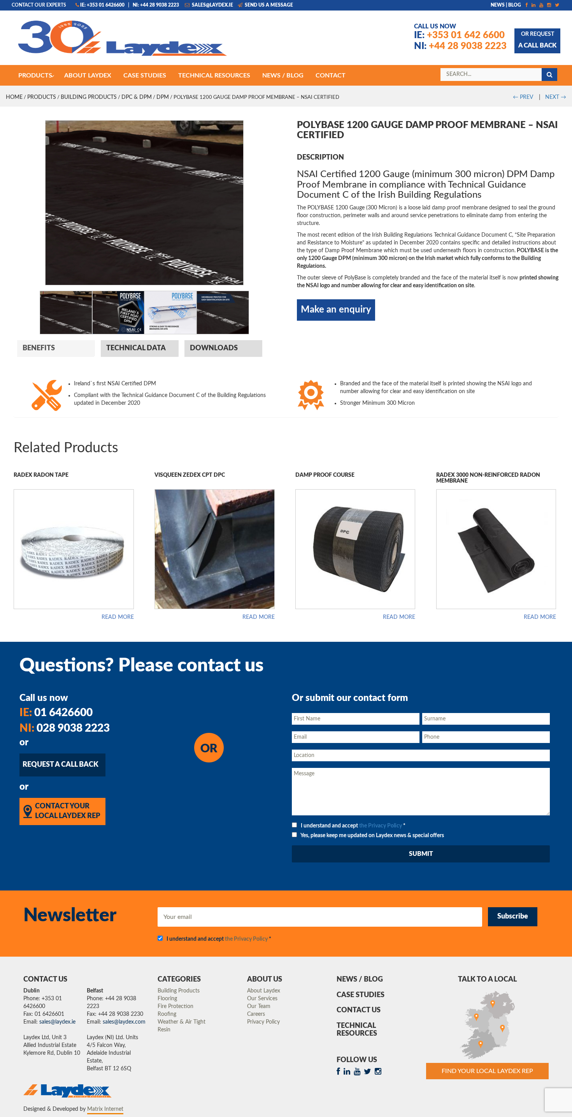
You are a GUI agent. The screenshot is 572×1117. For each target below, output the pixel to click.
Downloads (214, 348)
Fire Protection (175, 1006)
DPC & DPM (136, 97)
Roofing (167, 1014)
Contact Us (359, 1010)
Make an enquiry (336, 309)
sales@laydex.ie (212, 5)
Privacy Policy (263, 1022)
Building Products (89, 97)
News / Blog (360, 979)
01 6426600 (56, 712)
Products (41, 97)
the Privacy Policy (380, 826)
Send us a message (268, 5)
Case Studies (360, 995)
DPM (162, 97)
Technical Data (136, 348)
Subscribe (512, 916)
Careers (256, 1014)
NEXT (555, 97)
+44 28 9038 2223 (460, 46)
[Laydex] (122, 41)
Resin (164, 1030)
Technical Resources (357, 1029)
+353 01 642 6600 (459, 35)
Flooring (167, 998)
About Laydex (263, 991)
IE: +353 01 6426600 (102, 5)
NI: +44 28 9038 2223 (156, 5)
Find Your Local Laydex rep (487, 1071)
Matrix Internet (105, 1109)
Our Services (262, 998)
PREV (523, 97)
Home (14, 97)
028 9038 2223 (64, 728)
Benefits (39, 348)
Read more (118, 617)
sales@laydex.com (124, 1022)
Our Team (258, 1006)
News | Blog (506, 5)
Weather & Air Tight (181, 1022)
